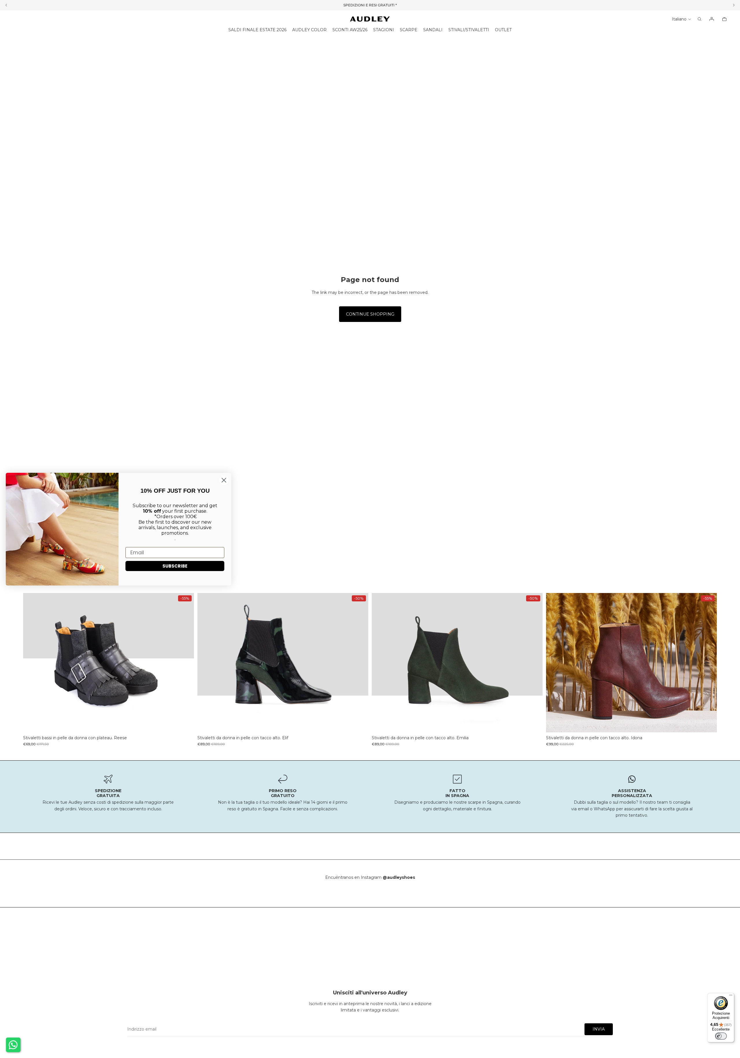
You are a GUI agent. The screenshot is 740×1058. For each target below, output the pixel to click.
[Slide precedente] (31, 662)
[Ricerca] (699, 19)
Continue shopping (370, 314)
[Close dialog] (224, 480)
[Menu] (730, 996)
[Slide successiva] (185, 662)
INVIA (599, 1029)
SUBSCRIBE (174, 566)
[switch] (721, 1036)
